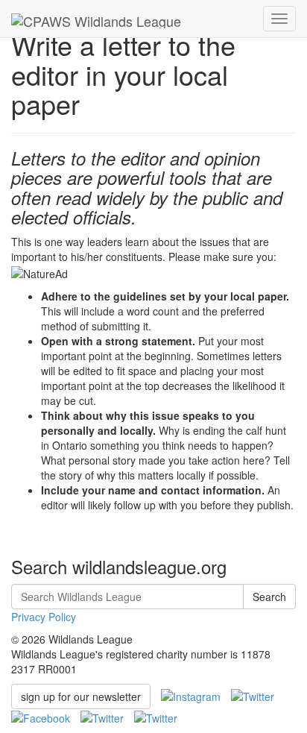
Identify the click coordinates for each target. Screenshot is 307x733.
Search (269, 596)
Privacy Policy (43, 616)
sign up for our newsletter (81, 696)
